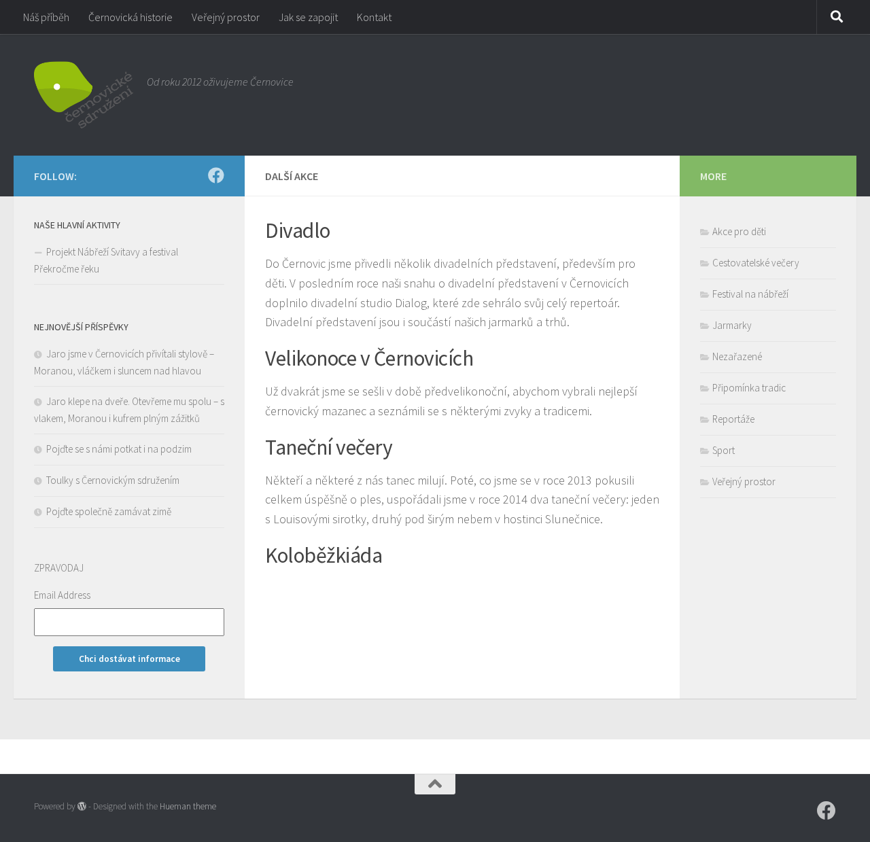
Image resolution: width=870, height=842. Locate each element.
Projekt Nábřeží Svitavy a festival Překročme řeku (106, 260)
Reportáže (733, 419)
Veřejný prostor (226, 17)
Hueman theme (188, 806)
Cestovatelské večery (755, 262)
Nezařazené (737, 356)
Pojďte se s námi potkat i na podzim (119, 448)
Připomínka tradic (749, 387)
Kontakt (374, 17)
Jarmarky (732, 325)
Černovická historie (130, 17)
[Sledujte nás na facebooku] (216, 175)
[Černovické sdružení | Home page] (83, 94)
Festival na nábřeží (750, 293)
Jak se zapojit (308, 17)
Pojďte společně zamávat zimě (108, 511)
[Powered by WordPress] (81, 806)
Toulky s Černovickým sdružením (112, 480)
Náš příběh (46, 17)
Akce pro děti (739, 231)
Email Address (62, 595)
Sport (723, 450)
